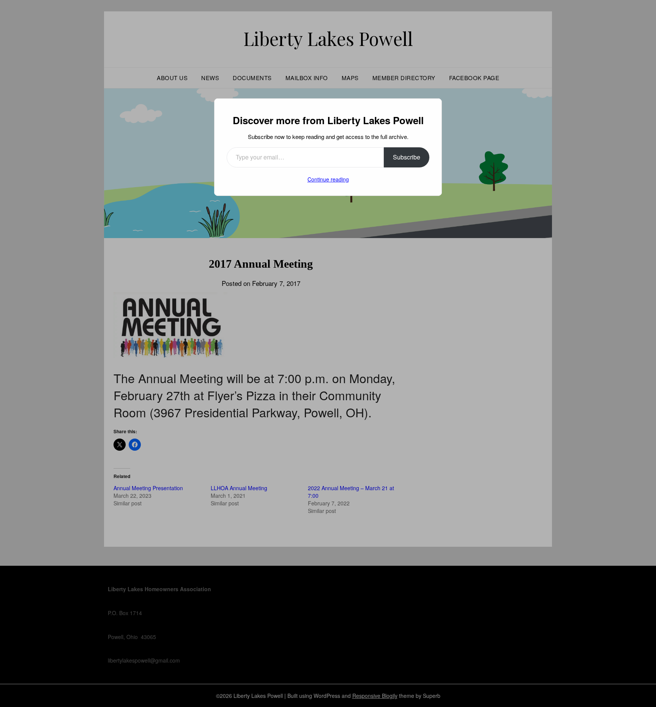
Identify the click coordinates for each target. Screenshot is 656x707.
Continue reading (328, 179)
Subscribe (406, 157)
